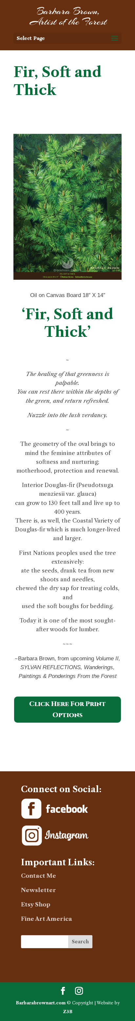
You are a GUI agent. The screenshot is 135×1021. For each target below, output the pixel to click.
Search (80, 942)
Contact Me (38, 875)
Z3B (67, 1011)
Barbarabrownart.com (41, 1002)
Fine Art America (46, 919)
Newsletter (38, 890)
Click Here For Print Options (67, 709)
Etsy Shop (35, 904)
